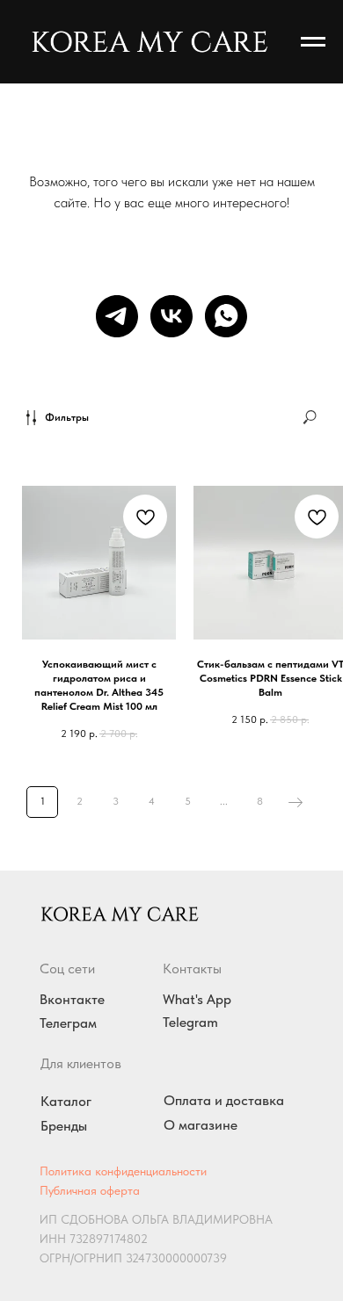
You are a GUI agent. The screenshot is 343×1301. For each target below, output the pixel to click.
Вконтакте (72, 999)
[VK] (171, 316)
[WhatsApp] (226, 316)
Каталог (65, 1101)
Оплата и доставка (224, 1100)
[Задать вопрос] (117, 316)
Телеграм (68, 1023)
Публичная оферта (90, 1190)
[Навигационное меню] (313, 42)
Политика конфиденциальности (123, 1171)
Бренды (63, 1125)
